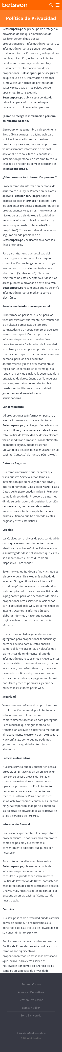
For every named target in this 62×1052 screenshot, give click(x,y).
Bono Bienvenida (31, 1015)
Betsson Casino (31, 984)
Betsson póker (31, 1007)
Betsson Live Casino (31, 1000)
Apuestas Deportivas (31, 992)
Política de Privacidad (31, 1038)
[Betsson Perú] (14, 4)
